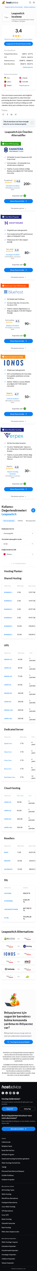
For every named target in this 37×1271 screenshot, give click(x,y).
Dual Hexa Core (9, 777)
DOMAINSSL (8, 901)
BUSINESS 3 (8, 626)
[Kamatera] (13, 150)
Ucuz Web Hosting (8, 1207)
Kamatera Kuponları (9, 1246)
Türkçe (9, 554)
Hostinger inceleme (13, 255)
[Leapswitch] (6, 17)
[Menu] (33, 2)
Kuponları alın (18, 196)
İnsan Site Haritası (8, 1150)
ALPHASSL (7, 893)
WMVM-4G (8, 676)
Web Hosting (6, 1194)
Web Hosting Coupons (10, 1242)
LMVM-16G (8, 718)
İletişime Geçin (7, 1146)
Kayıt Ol (10, 1109)
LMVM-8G (7, 702)
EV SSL (6, 918)
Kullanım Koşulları (8, 1179)
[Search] (30, 2)
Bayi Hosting (6, 1227)
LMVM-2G (7, 668)
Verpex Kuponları (8, 1263)
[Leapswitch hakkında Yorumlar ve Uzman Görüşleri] (3, 114)
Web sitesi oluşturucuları (10, 1232)
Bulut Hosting (7, 1219)
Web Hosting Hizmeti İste (11, 1163)
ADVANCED (8, 869)
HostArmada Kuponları (10, 1250)
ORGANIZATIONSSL (11, 909)
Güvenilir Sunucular (8, 1223)
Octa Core (7, 760)
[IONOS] (13, 363)
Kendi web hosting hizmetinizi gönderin (15, 1159)
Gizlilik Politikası (8, 1175)
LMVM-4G (7, 685)
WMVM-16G (8, 710)
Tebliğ (4, 1167)
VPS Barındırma (7, 1211)
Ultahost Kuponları (8, 1259)
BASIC (6, 852)
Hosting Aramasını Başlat (20, 1042)
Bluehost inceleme (12, 326)
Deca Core (7, 769)
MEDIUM (7, 861)
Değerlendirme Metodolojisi (14, 7)
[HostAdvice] (10, 2)
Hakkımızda (6, 1142)
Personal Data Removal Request (13, 1171)
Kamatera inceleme (12, 186)
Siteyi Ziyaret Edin (17, 201)
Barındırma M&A (17, 1129)
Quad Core (8, 743)
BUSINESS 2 (8, 609)
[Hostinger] (13, 223)
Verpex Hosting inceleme (12, 473)
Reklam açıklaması (29, 7)
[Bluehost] (13, 292)
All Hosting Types (8, 1190)
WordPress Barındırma (10, 1198)
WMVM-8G (8, 693)
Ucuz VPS (5, 1215)
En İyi (6, 544)
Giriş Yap (27, 1109)
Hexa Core (8, 752)
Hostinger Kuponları (9, 1254)
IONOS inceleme (13, 399)
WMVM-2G (8, 659)
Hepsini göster (28, 67)
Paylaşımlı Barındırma (9, 1202)
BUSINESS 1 (8, 592)
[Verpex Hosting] (13, 436)
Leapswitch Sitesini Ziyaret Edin (18, 44)
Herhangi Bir (8, 533)
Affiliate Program (8, 1154)
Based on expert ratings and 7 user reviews (18, 39)
